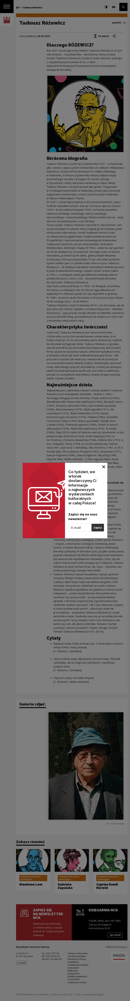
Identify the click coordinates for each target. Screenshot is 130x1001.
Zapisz (98, 527)
